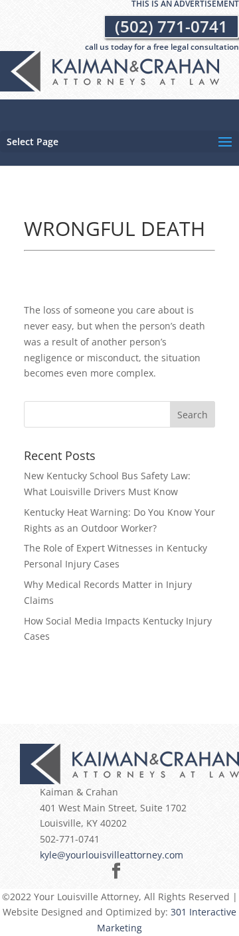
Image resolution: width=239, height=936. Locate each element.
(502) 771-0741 (171, 26)
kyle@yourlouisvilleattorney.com (111, 854)
